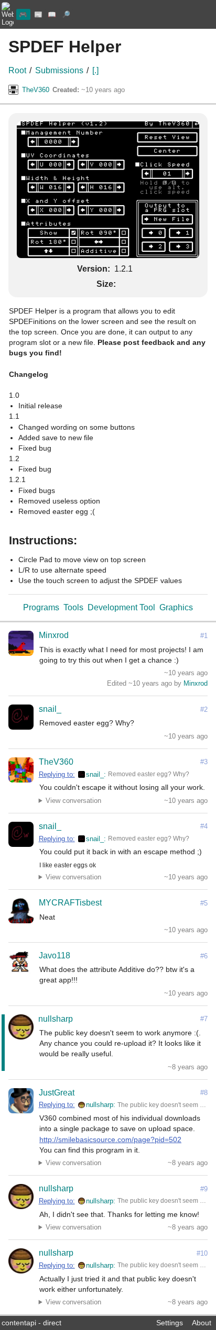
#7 (204, 1019)
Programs (41, 607)
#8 (204, 1093)
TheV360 (35, 90)
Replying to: (57, 774)
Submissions (59, 70)
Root (17, 70)
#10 (202, 1253)
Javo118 (54, 955)
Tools (73, 607)
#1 (204, 636)
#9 (204, 1189)
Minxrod (54, 635)
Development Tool (121, 607)
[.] (95, 70)
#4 (204, 826)
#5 (204, 903)
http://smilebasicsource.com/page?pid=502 (110, 1139)
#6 (204, 956)
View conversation (73, 800)
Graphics (176, 607)
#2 (204, 709)
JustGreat (56, 1092)
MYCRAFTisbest (70, 902)
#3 (204, 762)
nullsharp (55, 1018)
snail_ (50, 709)
